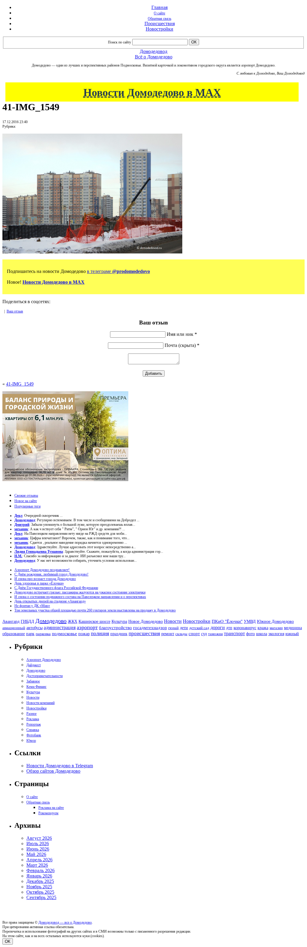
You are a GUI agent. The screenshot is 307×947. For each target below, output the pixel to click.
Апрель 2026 (39, 859)
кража (263, 628)
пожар (84, 634)
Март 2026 (37, 865)
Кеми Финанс (36, 687)
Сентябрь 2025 (41, 897)
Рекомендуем (48, 813)
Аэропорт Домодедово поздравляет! (42, 570)
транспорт (234, 633)
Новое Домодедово (145, 621)
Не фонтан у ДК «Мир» (32, 606)
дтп (229, 627)
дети (184, 627)
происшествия (144, 633)
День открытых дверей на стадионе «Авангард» (50, 601)
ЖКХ (72, 621)
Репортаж (33, 724)
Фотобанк (33, 735)
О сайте (159, 13)
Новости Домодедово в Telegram (59, 765)
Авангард (10, 621)
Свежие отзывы (26, 495)
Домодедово (51, 620)
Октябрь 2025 (40, 892)
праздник (118, 633)
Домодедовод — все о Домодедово (65, 922)
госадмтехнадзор (150, 627)
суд (204, 634)
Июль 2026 (37, 843)
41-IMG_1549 (20, 383)
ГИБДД (27, 621)
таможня (215, 634)
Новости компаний (40, 703)
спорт (194, 633)
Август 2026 (39, 838)
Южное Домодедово (275, 621)
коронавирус (245, 628)
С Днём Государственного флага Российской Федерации (56, 588)
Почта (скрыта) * (182, 345)
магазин (276, 628)
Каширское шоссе (94, 621)
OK (7, 941)
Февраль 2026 (40, 870)
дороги (217, 627)
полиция (100, 633)
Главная (159, 7)
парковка (43, 634)
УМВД (250, 621)
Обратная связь (159, 18)
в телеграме (118, 271)
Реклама (32, 719)
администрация (60, 627)
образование (13, 634)
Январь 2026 (39, 875)
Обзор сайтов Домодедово (53, 771)
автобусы (34, 628)
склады (181, 634)
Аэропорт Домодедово (43, 660)
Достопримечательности (44, 676)
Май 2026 (36, 854)
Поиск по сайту (119, 42)
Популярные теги (27, 506)
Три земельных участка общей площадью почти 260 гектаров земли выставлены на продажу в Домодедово (95, 610)
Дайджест (33, 665)
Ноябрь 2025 (39, 886)
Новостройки (159, 28)
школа (261, 634)
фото (250, 634)
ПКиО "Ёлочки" (227, 621)
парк (30, 633)
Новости (173, 621)
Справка (32, 730)
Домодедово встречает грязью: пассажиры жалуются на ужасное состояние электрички (79, 592)
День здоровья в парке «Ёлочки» (39, 583)
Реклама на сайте (51, 808)
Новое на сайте (25, 501)
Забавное (33, 681)
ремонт (167, 634)
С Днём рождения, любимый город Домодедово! (51, 574)
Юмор (31, 740)
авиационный (13, 628)
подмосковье (64, 633)
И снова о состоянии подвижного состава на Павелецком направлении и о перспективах (80, 597)
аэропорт (87, 627)
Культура (119, 621)
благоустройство (115, 627)
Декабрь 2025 (40, 881)
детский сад (199, 628)
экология (276, 633)
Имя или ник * (182, 334)
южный (292, 633)
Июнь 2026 (37, 848)
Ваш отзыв (15, 311)
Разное (31, 714)
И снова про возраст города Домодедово (45, 579)
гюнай (173, 628)
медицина (293, 628)
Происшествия (160, 23)
